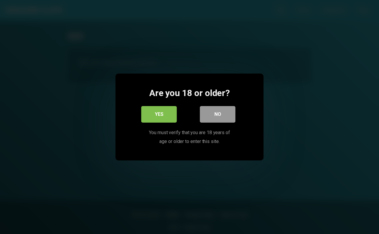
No (217, 114)
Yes (159, 114)
